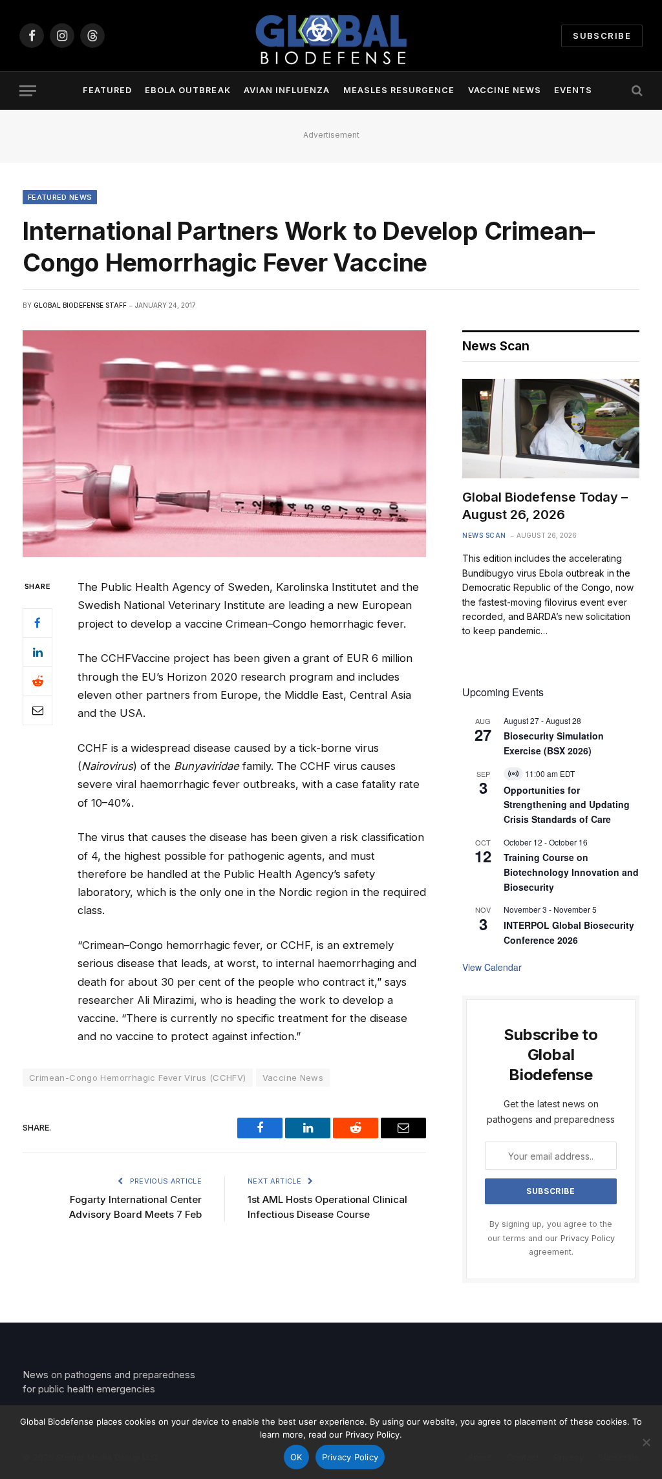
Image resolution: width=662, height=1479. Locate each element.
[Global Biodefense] (330, 35)
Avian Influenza (287, 90)
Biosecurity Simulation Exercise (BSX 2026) (554, 743)
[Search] (636, 90)
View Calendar (492, 967)
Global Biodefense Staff (80, 305)
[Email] (37, 710)
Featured (107, 90)
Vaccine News (504, 90)
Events (573, 90)
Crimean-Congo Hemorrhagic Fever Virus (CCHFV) (137, 1077)
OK (296, 1457)
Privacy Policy (588, 1238)
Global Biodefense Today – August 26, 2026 (545, 505)
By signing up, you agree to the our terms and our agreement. (551, 1238)
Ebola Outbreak (187, 90)
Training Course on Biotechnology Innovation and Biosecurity (571, 872)
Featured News (60, 197)
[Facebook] (37, 623)
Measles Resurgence (398, 90)
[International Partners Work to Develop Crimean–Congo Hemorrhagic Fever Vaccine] (224, 443)
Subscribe (602, 35)
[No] (645, 1442)
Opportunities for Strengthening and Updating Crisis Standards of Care (567, 804)
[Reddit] (37, 681)
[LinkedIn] (37, 652)
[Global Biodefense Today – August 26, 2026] (550, 428)
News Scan (484, 535)
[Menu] (27, 90)
